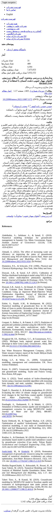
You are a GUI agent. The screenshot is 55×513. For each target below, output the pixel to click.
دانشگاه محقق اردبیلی (16, 49)
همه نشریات (11, 23)
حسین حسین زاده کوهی (41, 106)
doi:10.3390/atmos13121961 (19, 386)
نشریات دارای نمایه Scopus (18, 39)
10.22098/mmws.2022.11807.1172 (17, 99)
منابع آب (18, 216)
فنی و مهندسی (12, 29)
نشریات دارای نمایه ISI (16, 36)
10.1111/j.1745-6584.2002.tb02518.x (25, 346)
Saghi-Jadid (7, 451)
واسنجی (9, 216)
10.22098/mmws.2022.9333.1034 (16, 261)
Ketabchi (25, 451)
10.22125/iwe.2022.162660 (17, 400)
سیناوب (7, 511)
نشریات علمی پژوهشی (16, 26)
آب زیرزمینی (46, 216)
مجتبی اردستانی (20, 106)
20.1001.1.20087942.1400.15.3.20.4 (21, 282)
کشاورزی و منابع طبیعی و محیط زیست (23, 31)
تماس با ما (11, 10)
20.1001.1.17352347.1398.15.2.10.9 (25, 461)
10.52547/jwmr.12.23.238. (13, 299)
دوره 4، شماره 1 (37, 91)
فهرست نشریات (13, 7)
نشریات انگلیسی (13, 34)
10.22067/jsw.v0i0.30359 (9, 415)
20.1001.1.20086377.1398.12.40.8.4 (17, 489)
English (9, 14)
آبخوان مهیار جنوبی (31, 216)
